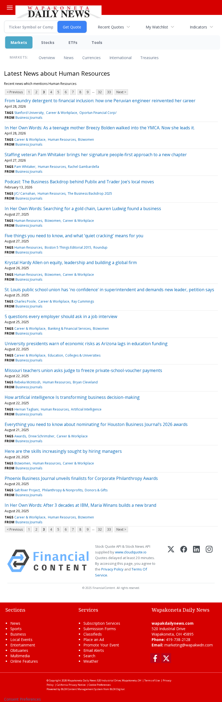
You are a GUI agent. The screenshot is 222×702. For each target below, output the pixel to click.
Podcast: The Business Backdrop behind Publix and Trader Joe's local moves (79, 182)
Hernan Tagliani (26, 409)
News (69, 57)
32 (100, 92)
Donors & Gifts (96, 490)
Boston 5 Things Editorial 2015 (68, 247)
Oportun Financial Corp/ (97, 112)
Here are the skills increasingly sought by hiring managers (63, 451)
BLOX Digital (117, 689)
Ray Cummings (82, 301)
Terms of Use (152, 680)
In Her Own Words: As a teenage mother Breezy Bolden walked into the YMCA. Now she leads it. (100, 128)
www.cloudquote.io (130, 552)
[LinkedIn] (196, 561)
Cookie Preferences (100, 685)
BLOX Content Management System (82, 689)
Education (55, 355)
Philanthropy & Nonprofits (62, 490)
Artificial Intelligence (86, 409)
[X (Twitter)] (171, 561)
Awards (20, 436)
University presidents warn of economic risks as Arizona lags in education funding (86, 344)
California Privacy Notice (71, 685)
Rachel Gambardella (83, 166)
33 (109, 92)
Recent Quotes (111, 27)
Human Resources (62, 139)
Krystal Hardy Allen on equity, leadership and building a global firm (71, 262)
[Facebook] (183, 561)
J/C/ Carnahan (24, 193)
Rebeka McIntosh (27, 382)
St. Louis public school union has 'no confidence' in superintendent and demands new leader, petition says (109, 290)
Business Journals (28, 117)
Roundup (100, 247)
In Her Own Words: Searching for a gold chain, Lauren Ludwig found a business (83, 208)
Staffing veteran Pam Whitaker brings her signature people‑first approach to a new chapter (96, 155)
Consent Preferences (22, 699)
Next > (121, 92)
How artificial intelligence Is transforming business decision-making (72, 397)
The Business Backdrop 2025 (90, 193)
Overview (47, 57)
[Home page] (58, 11)
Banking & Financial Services (69, 328)
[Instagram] (209, 561)
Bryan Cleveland (85, 382)
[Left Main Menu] (9, 7)
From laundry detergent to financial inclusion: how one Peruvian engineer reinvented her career (100, 101)
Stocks (47, 42)
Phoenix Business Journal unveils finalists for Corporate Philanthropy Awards (81, 478)
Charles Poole (25, 301)
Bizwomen (86, 139)
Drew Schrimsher (41, 436)
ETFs (72, 42)
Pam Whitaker (24, 166)
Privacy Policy (112, 569)
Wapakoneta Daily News (81, 680)
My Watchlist (157, 27)
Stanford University (29, 112)
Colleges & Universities (82, 355)
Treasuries (149, 57)
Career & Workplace (61, 112)
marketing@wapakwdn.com (188, 644)
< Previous (15, 92)
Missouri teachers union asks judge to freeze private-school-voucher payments (83, 370)
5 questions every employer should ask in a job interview (61, 316)
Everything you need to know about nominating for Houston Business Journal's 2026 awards (96, 424)
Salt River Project (27, 490)
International (120, 57)
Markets (19, 42)
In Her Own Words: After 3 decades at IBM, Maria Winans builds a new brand (80, 505)
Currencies (91, 57)
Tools (97, 42)
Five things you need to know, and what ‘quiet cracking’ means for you (74, 236)
